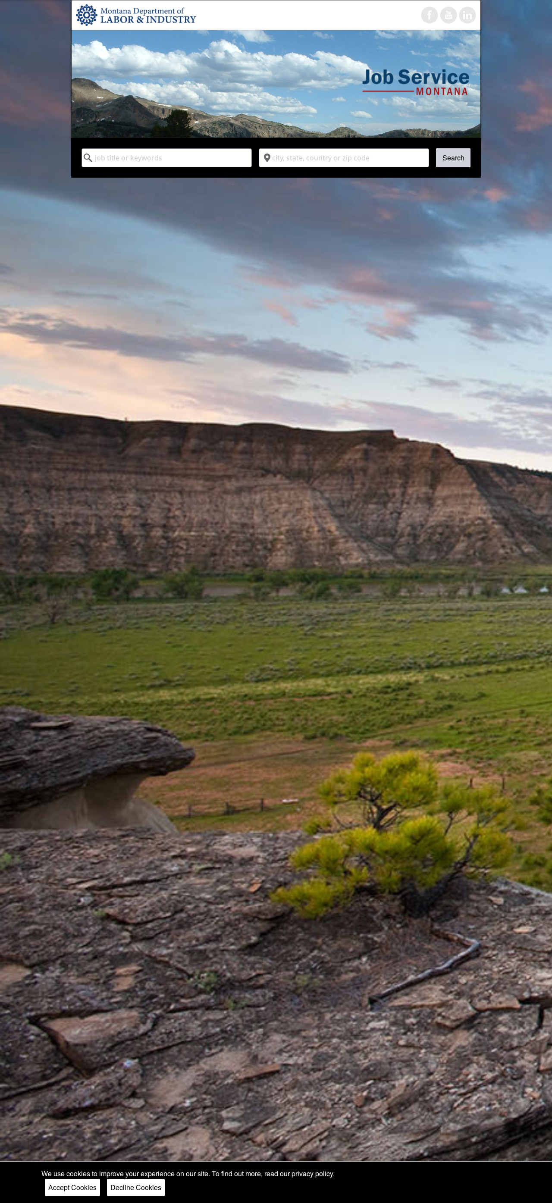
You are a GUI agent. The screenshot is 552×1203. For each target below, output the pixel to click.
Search (453, 158)
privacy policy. (313, 1173)
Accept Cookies (72, 1187)
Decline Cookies (135, 1187)
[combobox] (167, 157)
